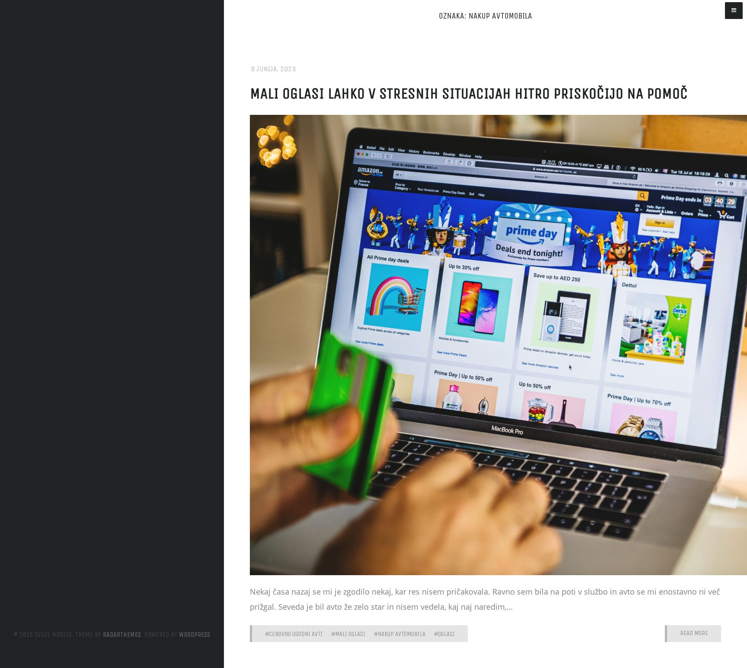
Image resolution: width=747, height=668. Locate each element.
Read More (694, 633)
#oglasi (444, 634)
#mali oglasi (348, 634)
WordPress (194, 634)
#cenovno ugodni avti (293, 634)
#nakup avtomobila (399, 634)
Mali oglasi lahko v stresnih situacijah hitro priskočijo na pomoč (469, 93)
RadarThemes (122, 634)
